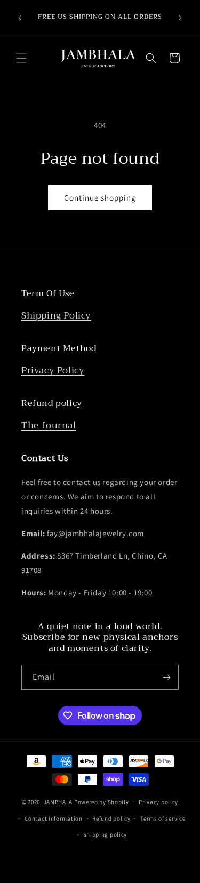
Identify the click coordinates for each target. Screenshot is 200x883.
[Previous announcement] (19, 17)
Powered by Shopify (101, 802)
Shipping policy (105, 834)
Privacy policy (158, 802)
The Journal (48, 425)
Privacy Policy (52, 370)
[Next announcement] (180, 17)
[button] (21, 58)
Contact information (53, 818)
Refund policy (51, 403)
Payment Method (58, 348)
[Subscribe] (166, 677)
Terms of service (162, 818)
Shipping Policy (56, 315)
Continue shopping (100, 198)
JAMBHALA (58, 802)
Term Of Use (48, 293)
